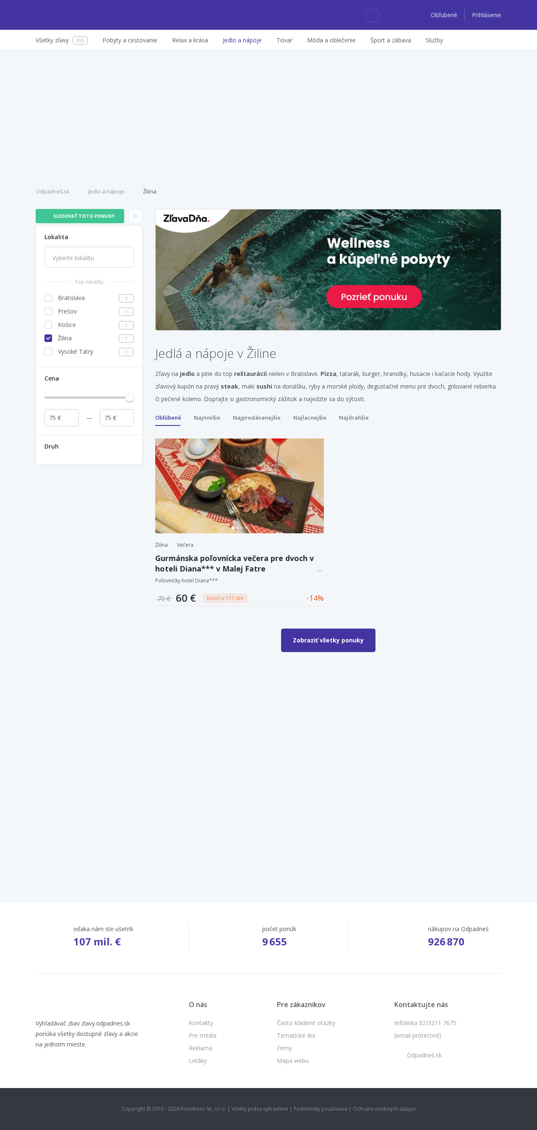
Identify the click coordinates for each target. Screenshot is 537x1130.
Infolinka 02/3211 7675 (425, 1023)
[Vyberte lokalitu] (89, 258)
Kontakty (201, 1023)
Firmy (284, 1048)
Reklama (200, 1048)
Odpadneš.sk (53, 191)
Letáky (198, 1061)
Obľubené (445, 15)
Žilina (149, 191)
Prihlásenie (486, 15)
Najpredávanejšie (257, 417)
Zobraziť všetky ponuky (328, 640)
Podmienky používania (320, 1108)
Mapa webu (293, 1061)
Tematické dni (296, 1035)
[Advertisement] (268, 118)
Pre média (202, 1035)
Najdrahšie (354, 417)
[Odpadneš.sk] (68, 15)
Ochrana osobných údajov (384, 1108)
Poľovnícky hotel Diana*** (186, 580)
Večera (185, 544)
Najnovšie (207, 417)
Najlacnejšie (309, 417)
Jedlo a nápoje (106, 191)
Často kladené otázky (306, 1023)
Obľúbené (168, 417)
